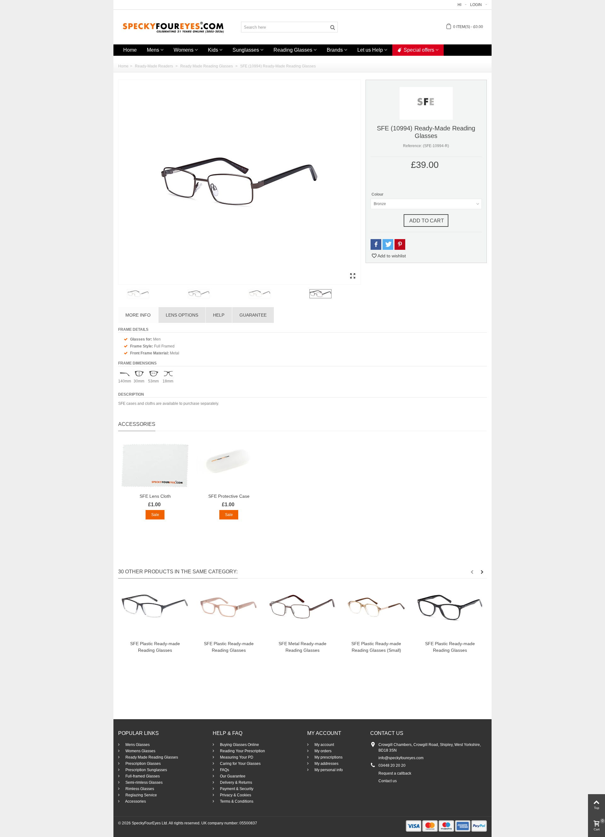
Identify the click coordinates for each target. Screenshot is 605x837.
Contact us (387, 781)
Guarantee (253, 315)
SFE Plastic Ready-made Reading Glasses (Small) (376, 647)
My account (324, 744)
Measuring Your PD (236, 757)
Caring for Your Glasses (240, 763)
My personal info (328, 770)
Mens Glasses (137, 744)
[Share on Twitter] (387, 245)
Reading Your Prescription (242, 751)
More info (138, 315)
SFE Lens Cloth (155, 496)
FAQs (224, 770)
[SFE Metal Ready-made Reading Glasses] (302, 613)
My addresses (326, 763)
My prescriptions (328, 757)
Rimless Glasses (139, 789)
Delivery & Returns (235, 782)
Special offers (419, 50)
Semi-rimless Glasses (143, 782)
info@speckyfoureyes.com (401, 758)
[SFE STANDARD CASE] (228, 465)
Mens (153, 50)
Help (218, 315)
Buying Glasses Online (239, 744)
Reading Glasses (293, 50)
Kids (213, 50)
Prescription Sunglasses (145, 770)
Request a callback (394, 773)
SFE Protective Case (229, 496)
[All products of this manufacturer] (426, 103)
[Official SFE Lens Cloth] (155, 465)
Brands (335, 50)
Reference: (412, 146)
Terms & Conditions (236, 801)
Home (130, 50)
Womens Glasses (139, 751)
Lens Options (182, 315)
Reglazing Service (140, 795)
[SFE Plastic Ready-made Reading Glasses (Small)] (376, 613)
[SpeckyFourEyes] (173, 27)
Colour (378, 194)
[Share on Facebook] (375, 245)
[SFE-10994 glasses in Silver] (156, 293)
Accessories (135, 801)
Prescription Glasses (142, 763)
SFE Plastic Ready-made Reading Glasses (155, 647)
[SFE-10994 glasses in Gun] (217, 293)
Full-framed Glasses (142, 776)
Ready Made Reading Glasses (151, 757)
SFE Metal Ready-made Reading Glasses (302, 647)
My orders (322, 751)
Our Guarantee (232, 776)
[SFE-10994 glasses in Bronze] (239, 182)
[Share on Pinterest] (399, 245)
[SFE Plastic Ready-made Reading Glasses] (155, 613)
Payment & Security (236, 789)
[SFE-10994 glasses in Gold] (278, 293)
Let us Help (370, 50)
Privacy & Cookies (235, 795)
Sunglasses (246, 50)
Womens (183, 50)
